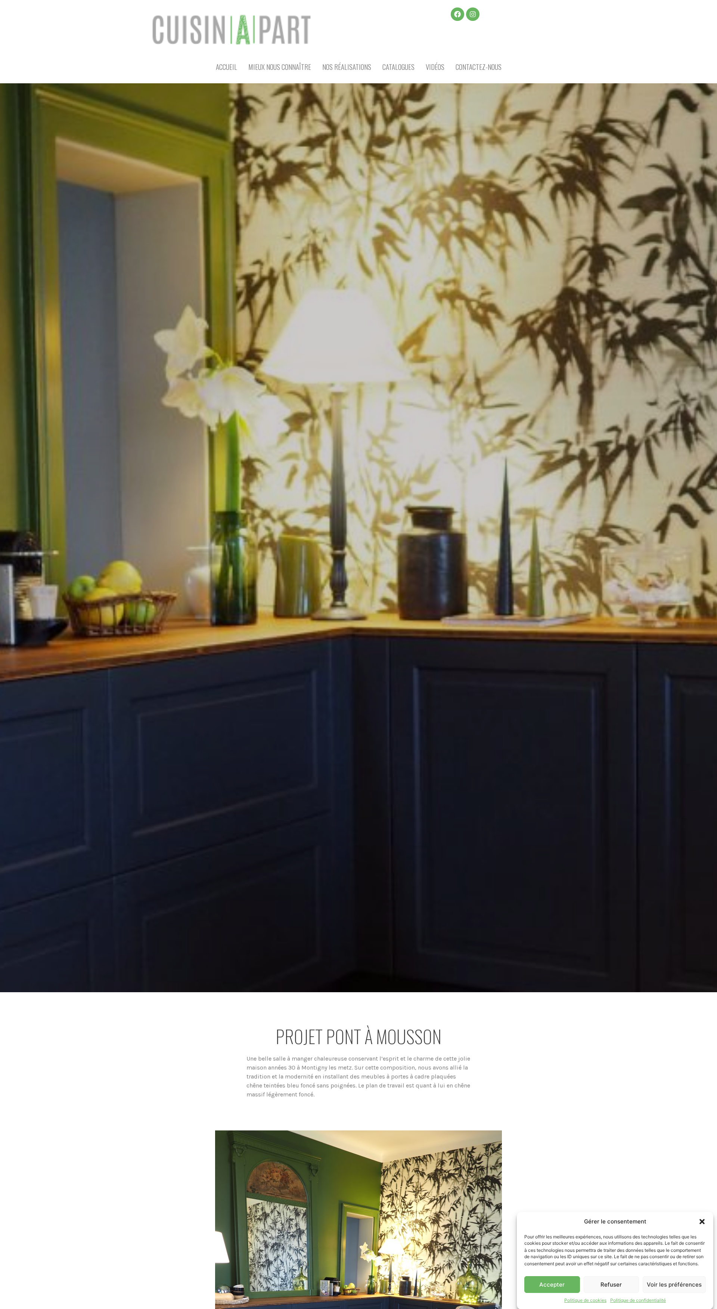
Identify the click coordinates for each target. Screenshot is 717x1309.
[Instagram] (472, 14)
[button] (702, 1221)
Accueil (226, 66)
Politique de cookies (585, 1300)
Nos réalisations (346, 66)
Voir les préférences (674, 1284)
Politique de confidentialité (638, 1300)
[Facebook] (457, 14)
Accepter (552, 1284)
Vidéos (435, 66)
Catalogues (398, 66)
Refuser (611, 1284)
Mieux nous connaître (279, 66)
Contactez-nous (479, 66)
